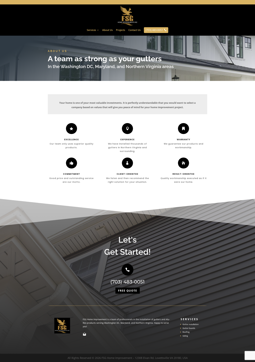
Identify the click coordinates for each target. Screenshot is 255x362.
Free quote (127, 290)
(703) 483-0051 (127, 282)
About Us (107, 30)
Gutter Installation (191, 324)
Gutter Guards (189, 328)
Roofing (186, 332)
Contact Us (134, 30)
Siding (185, 335)
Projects (120, 30)
